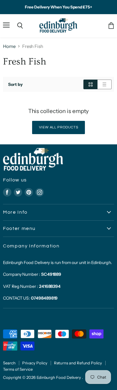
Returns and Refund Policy (78, 362)
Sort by (15, 84)
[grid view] (90, 84)
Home (9, 46)
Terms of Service (18, 369)
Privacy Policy (34, 362)
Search (9, 362)
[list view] (105, 84)
